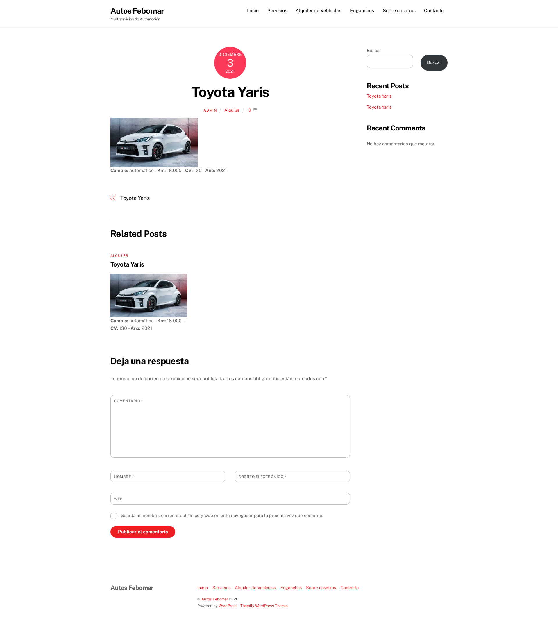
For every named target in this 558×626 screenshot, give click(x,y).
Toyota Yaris (230, 91)
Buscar (374, 50)
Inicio (253, 10)
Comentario (128, 401)
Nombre (124, 477)
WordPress (228, 606)
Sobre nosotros (399, 10)
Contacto (434, 10)
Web (118, 499)
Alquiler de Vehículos (318, 10)
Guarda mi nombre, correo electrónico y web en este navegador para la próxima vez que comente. (222, 515)
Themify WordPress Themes (264, 606)
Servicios (277, 10)
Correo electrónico (262, 477)
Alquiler (232, 110)
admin (210, 110)
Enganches (362, 10)
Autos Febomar (214, 599)
